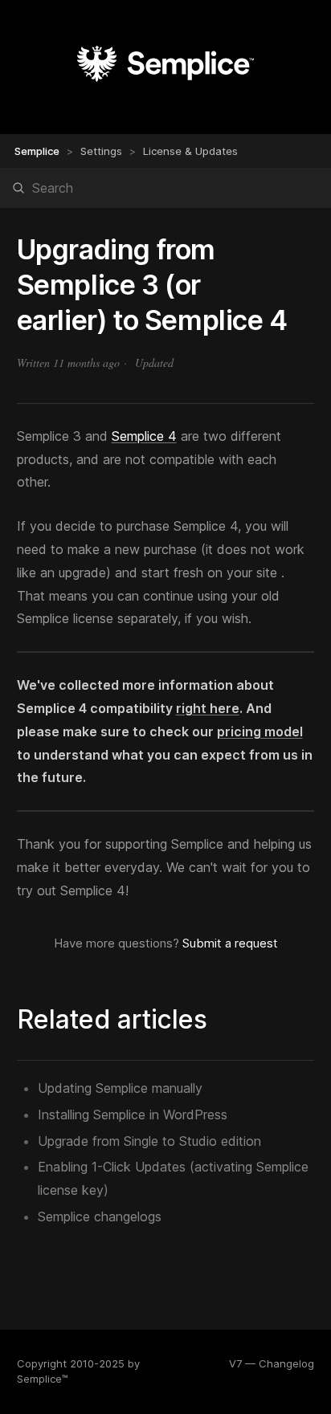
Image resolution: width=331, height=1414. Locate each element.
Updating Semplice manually (120, 1088)
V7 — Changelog (271, 1363)
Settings (101, 151)
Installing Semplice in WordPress (132, 1114)
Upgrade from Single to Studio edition (149, 1141)
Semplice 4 (144, 436)
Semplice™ (42, 1378)
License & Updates (190, 151)
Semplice (36, 151)
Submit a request (230, 943)
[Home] (165, 84)
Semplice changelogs (99, 1216)
